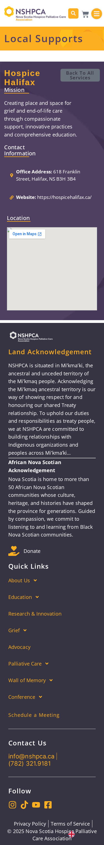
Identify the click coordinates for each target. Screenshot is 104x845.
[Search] (73, 13)
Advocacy (19, 647)
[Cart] (85, 14)
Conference (21, 697)
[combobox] (81, 835)
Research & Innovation (35, 613)
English (85, 835)
